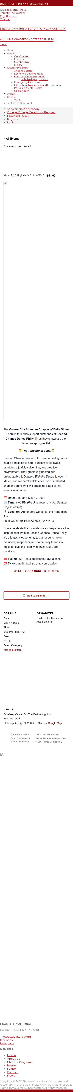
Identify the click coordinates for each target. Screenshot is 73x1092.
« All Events (11, 138)
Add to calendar (36, 595)
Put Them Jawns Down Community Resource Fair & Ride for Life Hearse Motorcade (51, 738)
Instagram (7, 1043)
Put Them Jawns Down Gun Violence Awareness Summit (20, 738)
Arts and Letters (12, 649)
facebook (6, 1040)
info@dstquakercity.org (15, 1036)
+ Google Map (54, 723)
